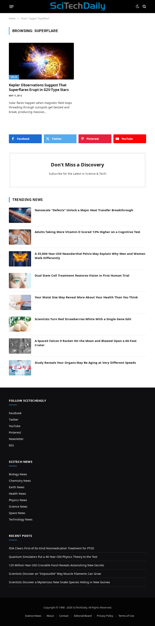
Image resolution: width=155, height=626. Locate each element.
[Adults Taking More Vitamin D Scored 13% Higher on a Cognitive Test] (20, 237)
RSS (11, 445)
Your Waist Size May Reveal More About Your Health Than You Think (86, 297)
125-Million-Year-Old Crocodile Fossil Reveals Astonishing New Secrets (56, 565)
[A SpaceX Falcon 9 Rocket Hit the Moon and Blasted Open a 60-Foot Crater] (20, 346)
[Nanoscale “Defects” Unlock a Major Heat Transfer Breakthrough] (20, 215)
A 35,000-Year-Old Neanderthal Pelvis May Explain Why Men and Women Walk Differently (90, 256)
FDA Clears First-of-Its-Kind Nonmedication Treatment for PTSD (51, 548)
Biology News (18, 474)
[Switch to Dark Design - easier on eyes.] (137, 6)
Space (13, 77)
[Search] (144, 6)
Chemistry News (20, 481)
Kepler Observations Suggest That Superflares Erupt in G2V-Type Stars (39, 87)
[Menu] (11, 6)
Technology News (20, 519)
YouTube (14, 426)
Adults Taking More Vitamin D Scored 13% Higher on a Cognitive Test (87, 232)
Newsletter (16, 439)
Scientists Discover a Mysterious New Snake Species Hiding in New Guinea (59, 582)
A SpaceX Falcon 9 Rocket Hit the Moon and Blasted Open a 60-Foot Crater (86, 343)
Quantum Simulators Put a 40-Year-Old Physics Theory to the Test (53, 557)
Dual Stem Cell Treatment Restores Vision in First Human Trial (82, 275)
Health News (17, 493)
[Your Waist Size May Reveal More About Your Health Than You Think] (20, 302)
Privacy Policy (105, 616)
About (50, 616)
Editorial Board (83, 616)
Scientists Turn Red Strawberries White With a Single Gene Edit (83, 319)
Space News (17, 513)
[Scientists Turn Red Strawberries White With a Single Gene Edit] (20, 324)
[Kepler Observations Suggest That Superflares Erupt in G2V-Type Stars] (41, 61)
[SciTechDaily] (77, 6)
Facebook (15, 413)
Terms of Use (126, 616)
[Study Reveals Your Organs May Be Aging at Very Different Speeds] (20, 367)
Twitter (13, 419)
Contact (64, 616)
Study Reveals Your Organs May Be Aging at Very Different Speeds (85, 363)
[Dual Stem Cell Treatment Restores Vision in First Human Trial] (20, 280)
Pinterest (15, 432)
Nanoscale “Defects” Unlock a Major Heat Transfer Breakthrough (84, 210)
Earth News (16, 487)
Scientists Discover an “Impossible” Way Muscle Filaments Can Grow (55, 574)
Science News (18, 506)
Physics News (18, 500)
